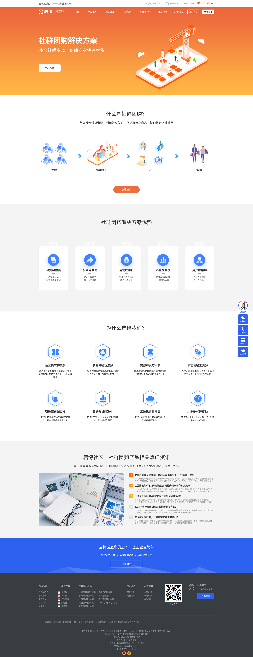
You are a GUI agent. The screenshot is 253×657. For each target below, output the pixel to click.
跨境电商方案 (104, 596)
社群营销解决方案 (86, 596)
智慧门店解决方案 (86, 603)
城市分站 (57, 622)
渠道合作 (144, 11)
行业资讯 (162, 11)
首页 (78, 11)
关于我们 (178, 11)
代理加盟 (126, 564)
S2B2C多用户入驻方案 (108, 603)
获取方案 (49, 67)
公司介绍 (148, 592)
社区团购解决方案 (86, 599)
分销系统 (122, 622)
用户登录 (193, 12)
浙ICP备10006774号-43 (126, 649)
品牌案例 (128, 11)
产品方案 (92, 11)
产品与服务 (43, 592)
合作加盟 (148, 599)
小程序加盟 (89, 622)
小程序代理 (101, 622)
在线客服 (174, 3)
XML (80, 622)
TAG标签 (112, 622)
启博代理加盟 (133, 622)
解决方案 (110, 11)
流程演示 (126, 189)
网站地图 (67, 622)
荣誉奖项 (148, 596)
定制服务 (131, 596)
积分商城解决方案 (106, 599)
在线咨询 (206, 596)
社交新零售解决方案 (87, 592)
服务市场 (131, 592)
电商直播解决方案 (86, 606)
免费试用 (208, 12)
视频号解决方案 (105, 592)
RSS (74, 622)
